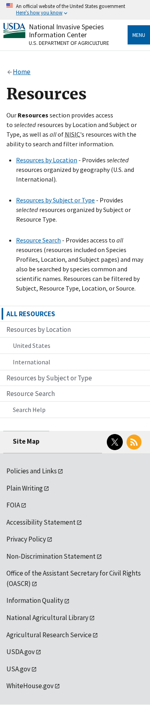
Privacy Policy (26, 539)
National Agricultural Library (47, 617)
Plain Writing (24, 488)
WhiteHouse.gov (30, 685)
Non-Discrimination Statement (51, 556)
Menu (138, 34)
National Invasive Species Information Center (66, 30)
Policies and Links (31, 471)
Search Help (29, 410)
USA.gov (18, 669)
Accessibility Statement (41, 522)
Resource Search (38, 240)
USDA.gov (20, 651)
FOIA (13, 505)
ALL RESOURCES (30, 313)
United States (31, 345)
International (31, 362)
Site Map (26, 441)
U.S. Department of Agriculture (69, 42)
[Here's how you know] (75, 10)
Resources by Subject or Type (55, 200)
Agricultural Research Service (49, 634)
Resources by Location (46, 160)
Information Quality (34, 600)
